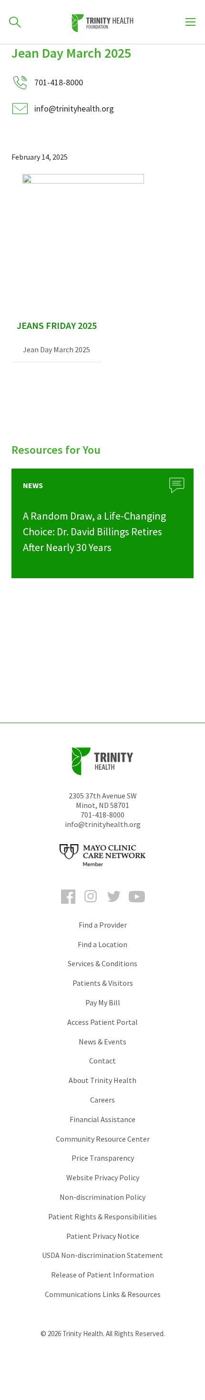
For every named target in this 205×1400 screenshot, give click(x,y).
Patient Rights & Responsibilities (102, 1216)
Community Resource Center (103, 1139)
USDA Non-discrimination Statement (102, 1255)
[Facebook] (68, 905)
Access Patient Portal (102, 1022)
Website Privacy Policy (102, 1177)
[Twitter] (113, 905)
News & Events (102, 1041)
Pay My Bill (102, 1002)
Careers (102, 1099)
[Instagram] (91, 905)
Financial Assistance (102, 1119)
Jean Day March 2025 (56, 349)
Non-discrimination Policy (102, 1197)
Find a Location (102, 944)
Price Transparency (103, 1158)
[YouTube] (136, 905)
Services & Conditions (102, 963)
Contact (102, 1060)
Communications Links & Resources (103, 1294)
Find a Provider (103, 925)
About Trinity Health (102, 1080)
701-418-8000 (102, 814)
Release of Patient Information (102, 1274)
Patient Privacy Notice (102, 1236)
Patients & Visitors (102, 983)
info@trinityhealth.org (74, 108)
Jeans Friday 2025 (57, 325)
